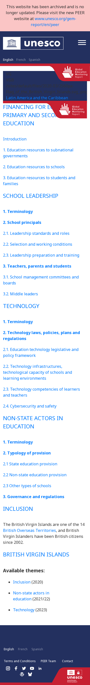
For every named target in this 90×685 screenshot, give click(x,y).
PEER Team (48, 661)
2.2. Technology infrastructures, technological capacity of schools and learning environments (37, 372)
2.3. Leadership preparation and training (41, 255)
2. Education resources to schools (34, 167)
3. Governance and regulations (33, 496)
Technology (23, 610)
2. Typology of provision (27, 453)
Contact (67, 661)
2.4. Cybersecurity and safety (29, 406)
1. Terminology (18, 211)
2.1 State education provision (30, 464)
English (8, 60)
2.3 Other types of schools (27, 485)
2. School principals (22, 222)
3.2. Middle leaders (20, 294)
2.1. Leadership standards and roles (36, 233)
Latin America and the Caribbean (37, 98)
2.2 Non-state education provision (34, 475)
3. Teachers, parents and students (37, 266)
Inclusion (21, 582)
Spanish (34, 60)
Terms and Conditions (20, 661)
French (21, 60)
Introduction (14, 139)
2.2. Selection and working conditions (37, 244)
